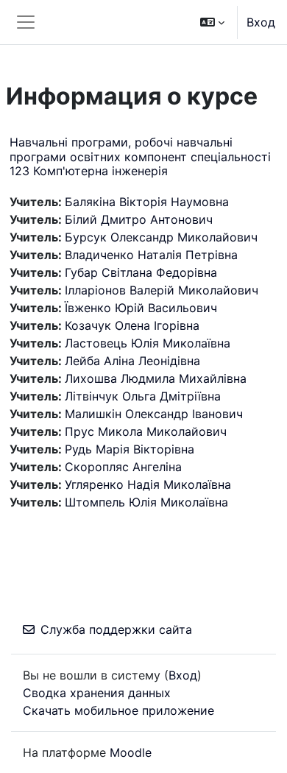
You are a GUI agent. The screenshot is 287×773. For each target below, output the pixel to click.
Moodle (131, 752)
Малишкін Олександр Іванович (154, 413)
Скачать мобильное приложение (118, 710)
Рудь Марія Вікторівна (129, 449)
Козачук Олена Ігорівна (132, 325)
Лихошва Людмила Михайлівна (156, 378)
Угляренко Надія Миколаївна (148, 484)
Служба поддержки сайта (116, 629)
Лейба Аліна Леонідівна (132, 360)
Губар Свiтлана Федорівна (141, 272)
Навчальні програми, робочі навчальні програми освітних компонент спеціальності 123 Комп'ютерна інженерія (140, 156)
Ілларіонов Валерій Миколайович (161, 290)
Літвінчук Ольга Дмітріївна (143, 396)
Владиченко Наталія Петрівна (151, 254)
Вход (261, 22)
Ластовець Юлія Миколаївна (147, 343)
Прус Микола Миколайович (146, 431)
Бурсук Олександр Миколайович (161, 237)
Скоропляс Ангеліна (123, 466)
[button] (212, 22)
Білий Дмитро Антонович (139, 219)
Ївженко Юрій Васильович (141, 307)
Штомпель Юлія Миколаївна (146, 502)
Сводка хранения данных (97, 692)
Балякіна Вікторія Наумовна (147, 201)
